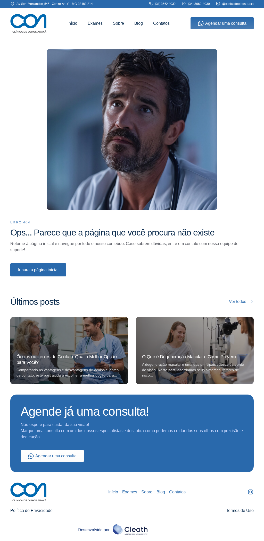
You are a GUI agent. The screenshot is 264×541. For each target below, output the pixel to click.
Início (72, 23)
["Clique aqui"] (28, 23)
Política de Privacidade (31, 510)
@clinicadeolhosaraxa (238, 4)
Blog (138, 23)
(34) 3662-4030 (199, 4)
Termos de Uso (240, 510)
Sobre (118, 23)
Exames (95, 23)
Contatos (161, 23)
